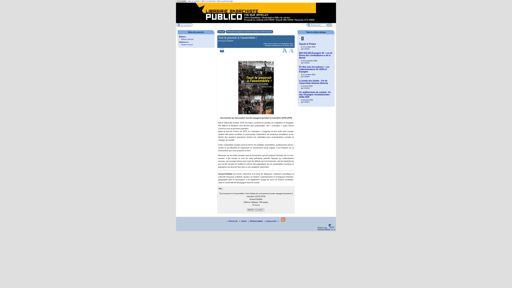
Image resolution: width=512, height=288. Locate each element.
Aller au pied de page (225, 1)
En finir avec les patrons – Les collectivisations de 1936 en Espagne (314, 69)
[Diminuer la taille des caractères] (291, 52)
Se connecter (186, 25)
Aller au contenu (194, 1)
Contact (244, 221)
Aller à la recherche (208, 1)
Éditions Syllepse (187, 39)
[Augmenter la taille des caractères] (284, 52)
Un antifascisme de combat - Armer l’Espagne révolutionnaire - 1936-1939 (315, 94)
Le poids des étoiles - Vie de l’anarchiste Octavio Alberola (313, 82)
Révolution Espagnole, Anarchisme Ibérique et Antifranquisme (249, 32)
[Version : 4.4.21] (331, 228)
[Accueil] (256, 22)
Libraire (307, 49)
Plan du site (233, 221)
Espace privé (271, 221)
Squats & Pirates (307, 44)
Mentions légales (256, 221)
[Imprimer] (222, 52)
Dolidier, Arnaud (187, 45)
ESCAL (327, 230)
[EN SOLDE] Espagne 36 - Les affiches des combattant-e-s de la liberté (316, 55)
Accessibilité (181, 1)
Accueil (221, 32)
